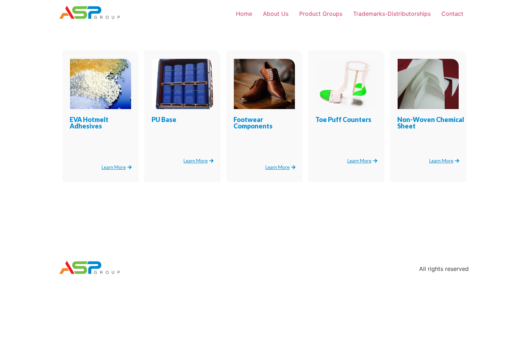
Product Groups (320, 13)
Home (244, 13)
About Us (275, 13)
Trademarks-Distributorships (392, 13)
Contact (452, 13)
